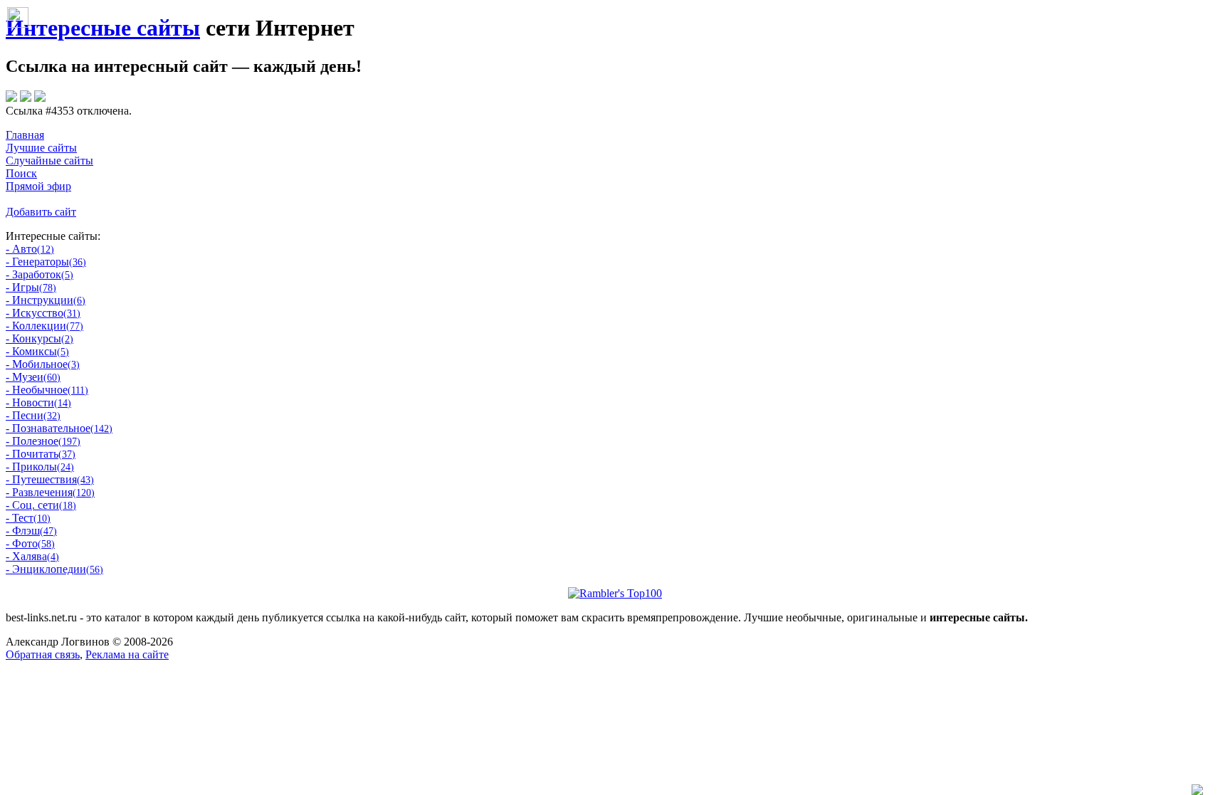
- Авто (30, 249)
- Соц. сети (41, 505)
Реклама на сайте (127, 654)
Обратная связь (43, 654)
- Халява (32, 556)
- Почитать (40, 454)
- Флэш (31, 531)
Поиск (21, 173)
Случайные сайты (49, 160)
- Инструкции (45, 300)
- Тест (28, 518)
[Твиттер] (25, 98)
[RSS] (40, 98)
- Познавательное (59, 428)
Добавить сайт (41, 212)
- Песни (33, 415)
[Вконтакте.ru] (11, 98)
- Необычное (47, 390)
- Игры (31, 287)
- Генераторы (46, 262)
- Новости (38, 402)
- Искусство (43, 313)
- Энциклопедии (54, 569)
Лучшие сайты (41, 148)
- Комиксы (37, 351)
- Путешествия (50, 479)
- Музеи (33, 377)
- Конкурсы (39, 338)
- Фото (30, 543)
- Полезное (43, 441)
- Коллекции (44, 326)
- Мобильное (43, 364)
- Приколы (40, 466)
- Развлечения (50, 492)
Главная (25, 135)
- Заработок (39, 274)
